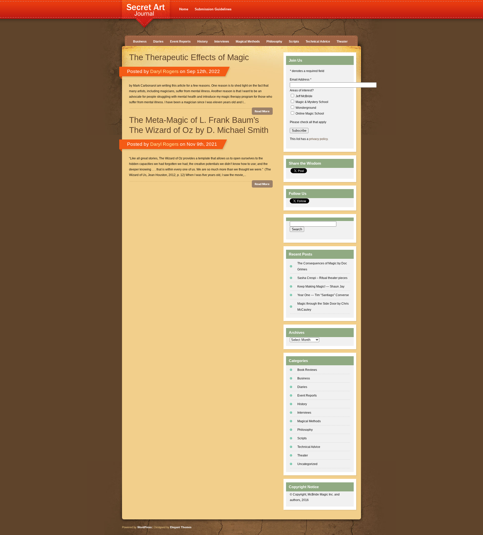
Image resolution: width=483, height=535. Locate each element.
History (202, 41)
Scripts (294, 41)
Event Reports (180, 41)
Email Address (300, 79)
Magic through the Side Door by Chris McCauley (323, 306)
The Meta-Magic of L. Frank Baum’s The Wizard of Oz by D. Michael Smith (198, 125)
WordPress (144, 527)
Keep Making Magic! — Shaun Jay (320, 286)
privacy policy (318, 139)
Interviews (221, 41)
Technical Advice (318, 41)
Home (183, 9)
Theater (342, 41)
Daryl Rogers (164, 71)
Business (140, 41)
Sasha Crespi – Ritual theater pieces (322, 278)
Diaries (158, 41)
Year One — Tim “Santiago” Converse (323, 295)
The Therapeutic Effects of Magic (189, 57)
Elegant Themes (180, 527)
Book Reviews (307, 370)
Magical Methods (248, 41)
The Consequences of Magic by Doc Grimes (322, 266)
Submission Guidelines (213, 9)
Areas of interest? (302, 90)
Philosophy (274, 41)
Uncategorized (307, 464)
